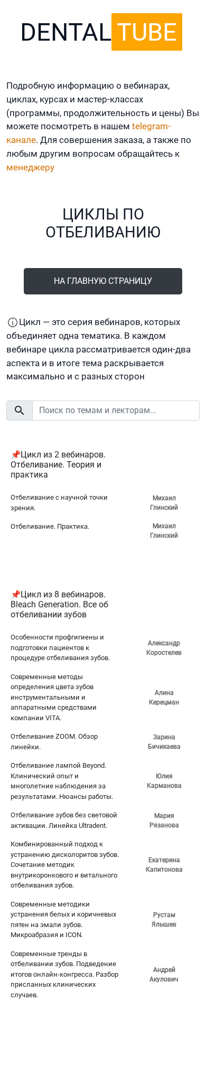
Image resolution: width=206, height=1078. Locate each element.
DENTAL (98, 31)
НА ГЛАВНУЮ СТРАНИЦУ (103, 281)
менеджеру (30, 167)
